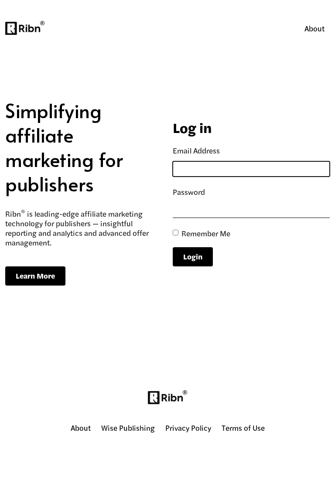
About (314, 28)
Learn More (35, 275)
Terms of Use (243, 427)
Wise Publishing (128, 427)
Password (189, 192)
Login (192, 256)
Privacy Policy (188, 427)
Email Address (196, 150)
